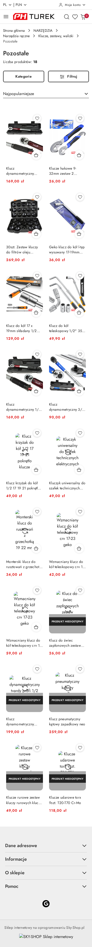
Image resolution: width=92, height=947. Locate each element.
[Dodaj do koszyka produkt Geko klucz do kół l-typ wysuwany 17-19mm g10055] (79, 233)
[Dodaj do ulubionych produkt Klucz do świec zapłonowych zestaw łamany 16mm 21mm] (80, 590)
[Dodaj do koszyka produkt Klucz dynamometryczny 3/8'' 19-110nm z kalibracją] (36, 155)
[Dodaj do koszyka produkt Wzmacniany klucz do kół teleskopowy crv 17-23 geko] (79, 548)
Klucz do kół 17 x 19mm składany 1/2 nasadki (21, 328)
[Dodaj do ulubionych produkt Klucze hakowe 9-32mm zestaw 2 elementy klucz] (80, 118)
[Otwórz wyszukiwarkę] (67, 17)
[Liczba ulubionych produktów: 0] (75, 17)
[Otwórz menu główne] (6, 16)
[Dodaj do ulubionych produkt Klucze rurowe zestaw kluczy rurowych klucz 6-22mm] (37, 748)
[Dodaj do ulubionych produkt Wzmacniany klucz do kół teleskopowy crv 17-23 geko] (80, 512)
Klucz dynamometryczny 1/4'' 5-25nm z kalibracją (24, 407)
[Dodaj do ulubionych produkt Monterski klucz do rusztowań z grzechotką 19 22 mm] (37, 512)
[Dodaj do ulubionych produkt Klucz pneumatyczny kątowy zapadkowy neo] (80, 669)
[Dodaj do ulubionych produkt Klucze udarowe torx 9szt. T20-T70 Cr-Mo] (80, 748)
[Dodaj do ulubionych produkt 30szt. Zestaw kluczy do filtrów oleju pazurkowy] (37, 197)
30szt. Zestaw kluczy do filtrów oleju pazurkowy (22, 249)
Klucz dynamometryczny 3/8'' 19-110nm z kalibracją (20, 171)
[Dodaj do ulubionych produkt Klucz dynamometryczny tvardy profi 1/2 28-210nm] (37, 669)
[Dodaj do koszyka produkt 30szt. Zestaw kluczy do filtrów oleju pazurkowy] (36, 233)
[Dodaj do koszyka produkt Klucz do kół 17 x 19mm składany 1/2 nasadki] (36, 312)
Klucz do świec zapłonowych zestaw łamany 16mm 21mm (65, 643)
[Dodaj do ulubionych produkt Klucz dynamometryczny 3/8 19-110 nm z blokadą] (80, 354)
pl (5, 4)
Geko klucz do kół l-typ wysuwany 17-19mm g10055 (67, 249)
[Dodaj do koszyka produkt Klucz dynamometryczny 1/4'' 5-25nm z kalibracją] (36, 391)
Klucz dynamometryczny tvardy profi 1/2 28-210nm (21, 721)
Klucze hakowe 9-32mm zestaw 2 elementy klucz (62, 171)
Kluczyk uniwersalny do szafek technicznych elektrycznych (67, 485)
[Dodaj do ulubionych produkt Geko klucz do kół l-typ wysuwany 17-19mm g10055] (80, 197)
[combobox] (46, 93)
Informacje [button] (16, 859)
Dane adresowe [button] (21, 845)
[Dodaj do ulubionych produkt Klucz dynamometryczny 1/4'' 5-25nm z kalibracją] (37, 354)
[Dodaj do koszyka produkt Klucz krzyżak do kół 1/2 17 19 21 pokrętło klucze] (36, 469)
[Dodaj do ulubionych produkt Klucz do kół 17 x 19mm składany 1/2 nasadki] (37, 276)
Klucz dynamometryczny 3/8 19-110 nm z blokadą (66, 407)
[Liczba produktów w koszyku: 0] (83, 17)
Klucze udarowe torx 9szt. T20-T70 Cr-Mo (65, 800)
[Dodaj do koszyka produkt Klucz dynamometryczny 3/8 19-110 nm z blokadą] (79, 391)
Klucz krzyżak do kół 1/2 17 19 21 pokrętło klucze (23, 485)
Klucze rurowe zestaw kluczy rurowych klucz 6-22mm (23, 800)
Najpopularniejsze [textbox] (18, 94)
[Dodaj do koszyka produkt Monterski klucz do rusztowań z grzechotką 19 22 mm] (36, 548)
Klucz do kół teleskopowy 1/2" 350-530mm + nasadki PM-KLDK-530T (67, 328)
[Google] (46, 903)
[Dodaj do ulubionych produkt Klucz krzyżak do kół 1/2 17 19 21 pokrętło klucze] (37, 433)
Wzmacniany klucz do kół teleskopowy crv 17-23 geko (67, 564)
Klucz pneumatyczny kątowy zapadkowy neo (67, 721)
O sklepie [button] (15, 872)
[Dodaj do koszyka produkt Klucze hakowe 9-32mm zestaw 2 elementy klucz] (79, 155)
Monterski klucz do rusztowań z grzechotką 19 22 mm (24, 564)
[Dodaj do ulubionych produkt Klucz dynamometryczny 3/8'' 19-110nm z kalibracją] (37, 118)
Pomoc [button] (11, 886)
